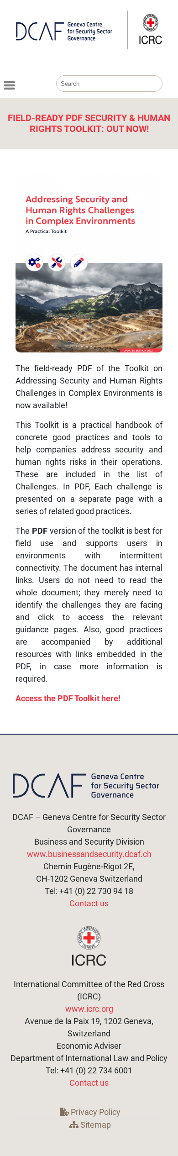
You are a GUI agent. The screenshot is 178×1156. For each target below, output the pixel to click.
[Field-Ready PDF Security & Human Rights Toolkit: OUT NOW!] (89, 263)
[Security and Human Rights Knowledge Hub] (89, 47)
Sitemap (95, 1125)
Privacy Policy (94, 1112)
